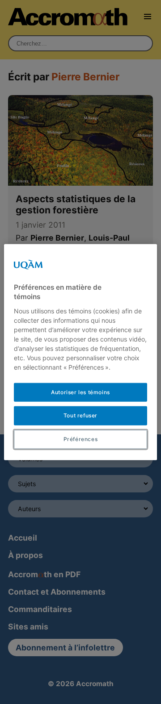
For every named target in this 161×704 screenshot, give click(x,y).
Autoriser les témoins (80, 391)
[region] (80, 352)
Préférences (81, 439)
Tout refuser (80, 415)
